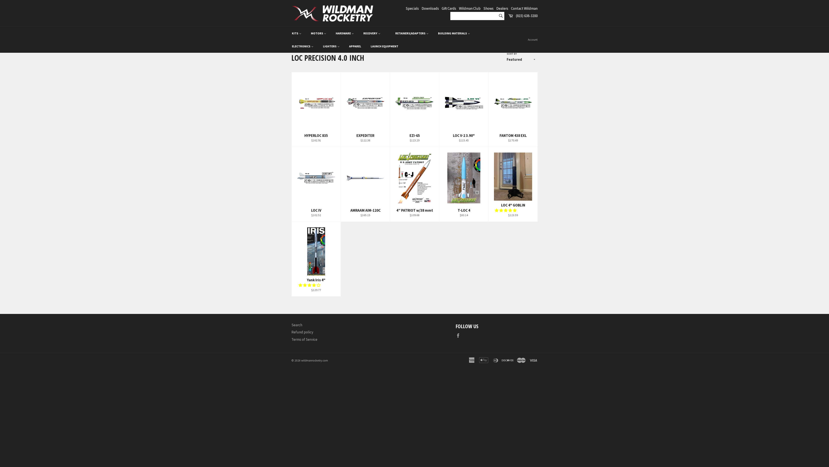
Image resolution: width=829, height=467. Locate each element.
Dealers (502, 8)
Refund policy (302, 332)
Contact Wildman (524, 8)
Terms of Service (304, 339)
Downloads (430, 8)
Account (533, 40)
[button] (506, 210)
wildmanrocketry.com (314, 360)
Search (296, 325)
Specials (412, 8)
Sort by (512, 53)
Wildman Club (470, 8)
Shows (488, 8)
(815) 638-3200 (527, 15)
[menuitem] (296, 33)
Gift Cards (449, 8)
